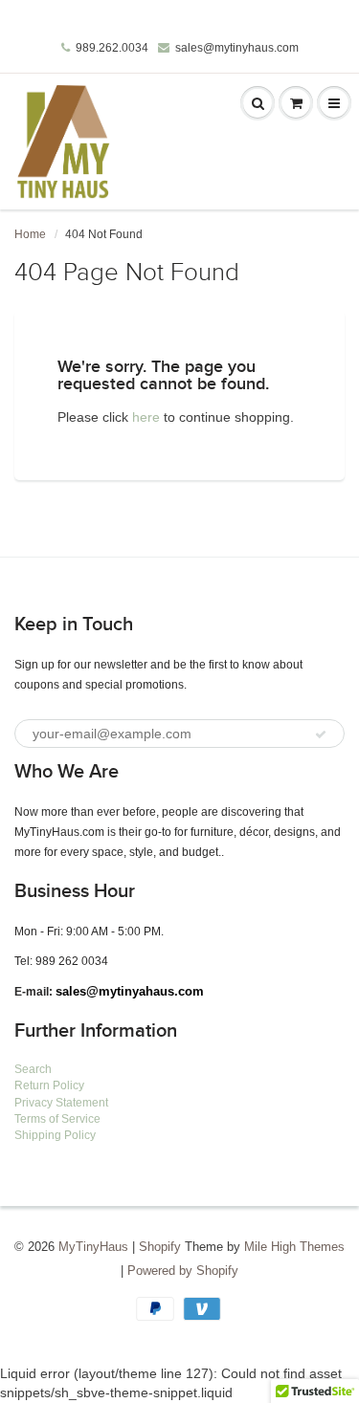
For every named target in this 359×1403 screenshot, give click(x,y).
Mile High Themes (294, 1246)
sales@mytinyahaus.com (130, 991)
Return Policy (49, 1085)
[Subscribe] (320, 734)
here (146, 417)
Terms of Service (57, 1119)
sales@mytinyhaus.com (237, 48)
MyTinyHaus (93, 1246)
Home (30, 234)
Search (33, 1069)
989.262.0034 (112, 48)
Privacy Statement (61, 1102)
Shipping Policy (55, 1135)
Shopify (160, 1246)
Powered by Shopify (182, 1270)
